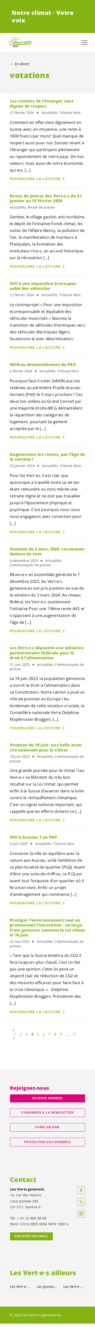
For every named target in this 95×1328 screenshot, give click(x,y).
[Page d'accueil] (19, 42)
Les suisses (20, 1286)
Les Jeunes (47, 1286)
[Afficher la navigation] (84, 43)
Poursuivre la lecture (35, 179)
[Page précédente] (14, 1030)
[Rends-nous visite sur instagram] (81, 1214)
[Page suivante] (14, 1038)
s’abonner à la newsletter (47, 1112)
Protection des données (47, 1142)
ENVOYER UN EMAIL (31, 1236)
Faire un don (47, 1127)
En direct (22, 64)
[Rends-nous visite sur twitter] (81, 1202)
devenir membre (47, 1098)
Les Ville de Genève (73, 1286)
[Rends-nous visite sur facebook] (81, 1190)
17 (74, 1034)
